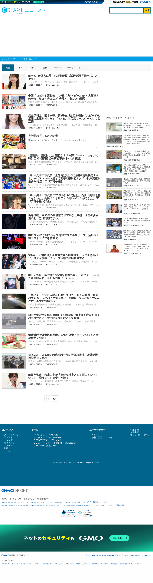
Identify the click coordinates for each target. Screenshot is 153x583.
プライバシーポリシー (140, 435)
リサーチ (86, 564)
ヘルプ (95, 435)
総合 (25, 59)
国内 (20, 68)
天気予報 (8, 437)
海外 (33, 68)
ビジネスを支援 (46, 564)
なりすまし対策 (99, 505)
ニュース (32, 59)
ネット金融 (104, 564)
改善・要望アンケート (102, 437)
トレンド (82, 68)
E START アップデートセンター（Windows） (55, 443)
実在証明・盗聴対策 (8, 505)
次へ (55, 398)
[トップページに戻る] (13, 10)
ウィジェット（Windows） (46, 435)
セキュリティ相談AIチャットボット (96, 502)
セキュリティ (58, 564)
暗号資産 (114, 564)
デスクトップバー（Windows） (48, 437)
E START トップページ (11, 59)
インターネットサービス (9, 564)
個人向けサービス (126, 564)
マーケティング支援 (73, 564)
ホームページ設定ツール (45, 445)
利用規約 (134, 429)
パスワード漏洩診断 (55, 502)
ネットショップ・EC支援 (29, 564)
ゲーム (7, 451)
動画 (6, 448)
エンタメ (57, 68)
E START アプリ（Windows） (48, 440)
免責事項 (134, 432)
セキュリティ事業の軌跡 (115, 505)
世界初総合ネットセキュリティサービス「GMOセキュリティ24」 (23, 502)
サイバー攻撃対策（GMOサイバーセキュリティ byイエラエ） (39, 505)
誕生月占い (9, 443)
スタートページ (11, 435)
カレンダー (9, 440)
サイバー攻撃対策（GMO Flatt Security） (77, 505)
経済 (45, 68)
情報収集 (95, 564)
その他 (137, 564)
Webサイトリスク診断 (73, 502)
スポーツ (70, 68)
